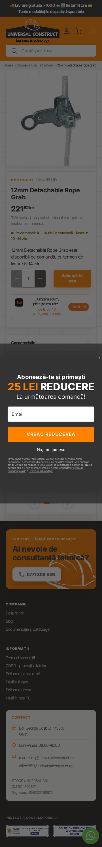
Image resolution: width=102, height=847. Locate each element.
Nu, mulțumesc (51, 449)
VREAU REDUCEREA (51, 434)
